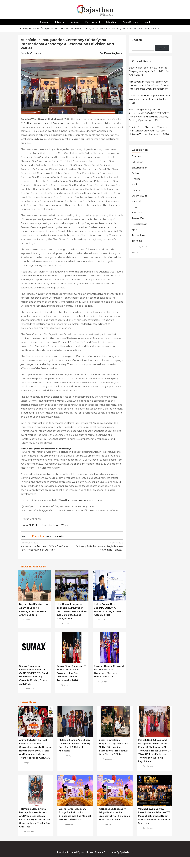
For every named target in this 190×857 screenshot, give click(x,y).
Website (65, 525)
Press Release (130, 22)
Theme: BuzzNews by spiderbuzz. (114, 852)
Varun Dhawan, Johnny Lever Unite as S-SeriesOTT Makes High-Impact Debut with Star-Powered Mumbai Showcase (154, 816)
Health (147, 22)
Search (137, 40)
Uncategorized (140, 246)
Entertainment (92, 22)
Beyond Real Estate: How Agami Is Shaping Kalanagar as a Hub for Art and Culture (149, 71)
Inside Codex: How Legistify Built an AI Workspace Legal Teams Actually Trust (150, 99)
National (75, 22)
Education (111, 22)
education (59, 536)
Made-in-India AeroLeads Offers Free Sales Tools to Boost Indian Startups (44, 546)
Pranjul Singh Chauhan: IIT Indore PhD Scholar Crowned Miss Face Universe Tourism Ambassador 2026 (71, 673)
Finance (136, 179)
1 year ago (36, 53)
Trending (137, 240)
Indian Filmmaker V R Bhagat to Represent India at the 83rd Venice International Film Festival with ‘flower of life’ (113, 747)
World (135, 252)
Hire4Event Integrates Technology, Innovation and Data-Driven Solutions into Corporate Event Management (72, 611)
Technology (138, 235)
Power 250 (138, 218)
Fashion (136, 173)
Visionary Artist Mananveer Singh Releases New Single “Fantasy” (100, 546)
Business (44, 22)
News (135, 207)
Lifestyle (59, 22)
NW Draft (137, 212)
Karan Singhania (113, 53)
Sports (135, 229)
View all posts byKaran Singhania (41, 525)
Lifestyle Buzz (139, 196)
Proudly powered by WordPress (75, 852)
